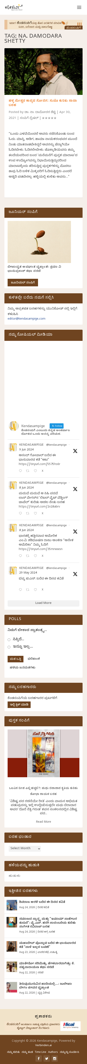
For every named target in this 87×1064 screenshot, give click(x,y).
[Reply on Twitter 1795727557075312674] (21, 590)
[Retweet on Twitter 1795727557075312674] (29, 590)
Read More (43, 822)
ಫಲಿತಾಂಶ (34, 659)
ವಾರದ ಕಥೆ (43, 952)
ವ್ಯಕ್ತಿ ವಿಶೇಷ (44, 993)
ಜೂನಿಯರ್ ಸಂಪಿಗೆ (23, 283)
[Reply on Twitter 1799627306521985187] (21, 471)
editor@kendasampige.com (26, 319)
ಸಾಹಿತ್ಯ (53, 952)
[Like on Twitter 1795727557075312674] (37, 590)
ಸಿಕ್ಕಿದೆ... (18, 639)
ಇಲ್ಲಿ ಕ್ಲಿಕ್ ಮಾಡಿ (19, 705)
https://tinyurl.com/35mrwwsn (41, 550)
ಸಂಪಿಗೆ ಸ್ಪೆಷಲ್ (29, 118)
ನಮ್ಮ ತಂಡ (27, 1052)
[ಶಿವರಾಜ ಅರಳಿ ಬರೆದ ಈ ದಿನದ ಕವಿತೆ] (12, 905)
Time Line (40, 1052)
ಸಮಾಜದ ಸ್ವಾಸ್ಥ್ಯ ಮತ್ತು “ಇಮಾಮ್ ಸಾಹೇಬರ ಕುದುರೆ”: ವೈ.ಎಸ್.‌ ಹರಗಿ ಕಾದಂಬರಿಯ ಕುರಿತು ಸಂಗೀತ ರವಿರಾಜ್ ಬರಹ (48, 923)
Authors (53, 1052)
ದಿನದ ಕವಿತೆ (43, 907)
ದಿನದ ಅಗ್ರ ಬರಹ (46, 932)
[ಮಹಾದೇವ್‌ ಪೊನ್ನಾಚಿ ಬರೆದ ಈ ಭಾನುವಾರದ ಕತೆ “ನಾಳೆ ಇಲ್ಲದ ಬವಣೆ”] (12, 946)
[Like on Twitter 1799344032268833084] (37, 556)
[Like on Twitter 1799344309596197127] (37, 514)
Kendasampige (31, 445)
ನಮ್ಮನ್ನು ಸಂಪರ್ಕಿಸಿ (69, 1052)
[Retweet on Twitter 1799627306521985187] (29, 471)
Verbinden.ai (43, 1046)
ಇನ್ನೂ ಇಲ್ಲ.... (23, 647)
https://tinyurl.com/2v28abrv (39, 507)
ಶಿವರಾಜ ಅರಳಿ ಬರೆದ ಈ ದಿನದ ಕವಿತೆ (42, 903)
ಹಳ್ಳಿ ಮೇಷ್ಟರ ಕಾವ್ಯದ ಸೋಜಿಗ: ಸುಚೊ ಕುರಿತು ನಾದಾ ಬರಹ (43, 103)
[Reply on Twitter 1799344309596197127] (21, 514)
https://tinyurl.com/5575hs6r (39, 465)
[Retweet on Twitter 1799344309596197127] (29, 514)
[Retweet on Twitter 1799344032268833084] (29, 556)
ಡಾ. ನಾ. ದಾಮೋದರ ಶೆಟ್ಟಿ (40, 112)
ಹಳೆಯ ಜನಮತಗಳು (22, 668)
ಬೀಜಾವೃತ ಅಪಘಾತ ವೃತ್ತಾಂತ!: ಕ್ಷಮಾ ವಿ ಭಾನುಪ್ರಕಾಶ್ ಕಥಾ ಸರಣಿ (34, 269)
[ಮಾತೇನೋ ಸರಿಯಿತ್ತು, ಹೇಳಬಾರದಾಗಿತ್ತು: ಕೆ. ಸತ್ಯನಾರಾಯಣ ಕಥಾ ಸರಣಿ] (12, 967)
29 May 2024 (28, 573)
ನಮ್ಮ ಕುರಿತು (13, 1052)
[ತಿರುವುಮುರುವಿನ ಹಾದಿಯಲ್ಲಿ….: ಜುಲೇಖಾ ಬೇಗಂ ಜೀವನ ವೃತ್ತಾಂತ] (12, 987)
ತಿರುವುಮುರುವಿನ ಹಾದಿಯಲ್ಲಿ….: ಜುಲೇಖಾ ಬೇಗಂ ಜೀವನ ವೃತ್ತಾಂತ (45, 986)
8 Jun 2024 (26, 488)
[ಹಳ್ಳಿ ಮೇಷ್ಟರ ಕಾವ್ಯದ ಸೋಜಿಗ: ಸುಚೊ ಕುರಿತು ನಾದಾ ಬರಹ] (43, 71)
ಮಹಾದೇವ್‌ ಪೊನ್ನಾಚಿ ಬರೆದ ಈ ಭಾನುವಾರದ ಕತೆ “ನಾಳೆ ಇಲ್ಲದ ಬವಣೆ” (47, 945)
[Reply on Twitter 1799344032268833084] (21, 556)
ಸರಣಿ (40, 973)
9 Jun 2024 (26, 450)
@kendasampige (56, 445)
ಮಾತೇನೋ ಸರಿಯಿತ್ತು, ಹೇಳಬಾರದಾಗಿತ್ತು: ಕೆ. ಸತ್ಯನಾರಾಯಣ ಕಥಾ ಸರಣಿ (47, 966)
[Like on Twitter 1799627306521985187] (37, 471)
